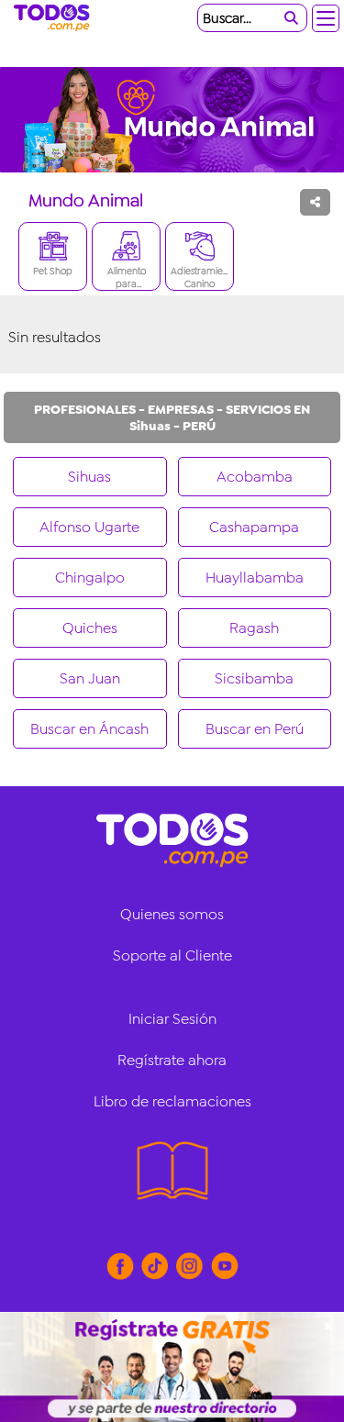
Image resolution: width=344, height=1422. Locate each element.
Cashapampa (254, 527)
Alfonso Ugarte (89, 527)
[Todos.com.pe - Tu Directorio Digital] (55, 18)
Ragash (254, 628)
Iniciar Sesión (172, 1018)
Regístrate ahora (172, 1060)
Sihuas (89, 476)
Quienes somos (172, 914)
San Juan (90, 678)
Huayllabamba (254, 577)
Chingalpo (90, 577)
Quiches (89, 628)
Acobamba (254, 476)
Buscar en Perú (254, 729)
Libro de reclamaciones (172, 1101)
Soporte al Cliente (172, 955)
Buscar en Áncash (89, 729)
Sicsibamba (254, 678)
